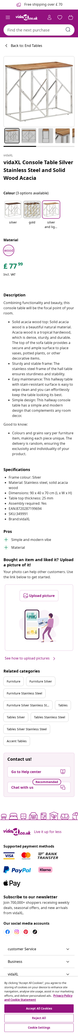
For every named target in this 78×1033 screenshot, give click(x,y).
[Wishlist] (60, 17)
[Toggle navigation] (8, 17)
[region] (39, 1005)
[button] (13, 215)
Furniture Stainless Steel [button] (24, 693)
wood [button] (8, 250)
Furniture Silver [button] (40, 681)
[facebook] (7, 932)
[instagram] (17, 932)
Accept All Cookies (39, 1008)
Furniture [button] (13, 681)
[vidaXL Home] (26, 17)
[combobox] (39, 30)
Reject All (39, 1018)
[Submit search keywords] (68, 29)
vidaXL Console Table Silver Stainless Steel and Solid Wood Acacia (38, 170)
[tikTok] (35, 932)
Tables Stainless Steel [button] (49, 717)
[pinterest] (26, 932)
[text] (13, 267)
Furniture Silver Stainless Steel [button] (29, 705)
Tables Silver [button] (16, 717)
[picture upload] (39, 626)
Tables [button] (63, 705)
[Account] (49, 17)
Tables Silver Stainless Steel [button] (27, 729)
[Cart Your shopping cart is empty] (70, 17)
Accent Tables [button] (17, 741)
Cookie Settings (39, 1028)
